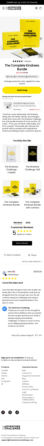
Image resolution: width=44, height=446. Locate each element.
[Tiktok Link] (17, 412)
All (2, 384)
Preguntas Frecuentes (31, 376)
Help (24, 370)
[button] (36, 335)
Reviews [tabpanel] (18, 222)
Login (24, 392)
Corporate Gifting (29, 402)
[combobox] (32, 261)
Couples (4, 370)
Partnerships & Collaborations (28, 399)
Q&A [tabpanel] (28, 222)
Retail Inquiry (27, 395)
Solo (3, 378)
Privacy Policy (27, 387)
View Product (17, 109)
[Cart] (40, 8)
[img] (13, 61)
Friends (4, 376)
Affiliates (25, 384)
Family (4, 373)
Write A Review (22, 243)
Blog (24, 378)
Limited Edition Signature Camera (24, 103)
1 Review (27, 61)
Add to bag (22, 90)
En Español (5, 381)
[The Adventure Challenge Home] (14, 8)
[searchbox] (14, 255)
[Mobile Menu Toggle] (3, 8)
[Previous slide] (3, 38)
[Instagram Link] (10, 412)
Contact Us (26, 373)
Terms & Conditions (30, 389)
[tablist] (22, 222)
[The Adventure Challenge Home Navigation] (22, 427)
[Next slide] (40, 38)
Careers (25, 381)
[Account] (36, 8)
